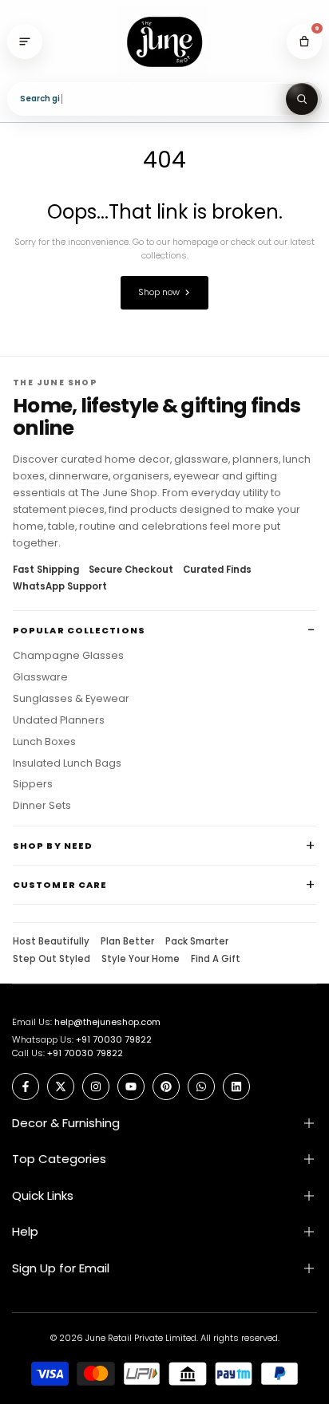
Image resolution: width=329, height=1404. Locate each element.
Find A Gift (215, 959)
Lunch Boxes (44, 742)
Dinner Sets (42, 805)
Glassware (40, 677)
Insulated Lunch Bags (67, 763)
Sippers (33, 784)
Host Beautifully (51, 942)
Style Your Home (140, 959)
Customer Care (60, 884)
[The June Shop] (164, 41)
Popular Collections (79, 630)
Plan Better (127, 942)
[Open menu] (24, 41)
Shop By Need (53, 845)
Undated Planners (59, 720)
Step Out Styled (51, 959)
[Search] (302, 99)
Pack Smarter (196, 942)
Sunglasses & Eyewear (71, 698)
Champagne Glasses (68, 655)
